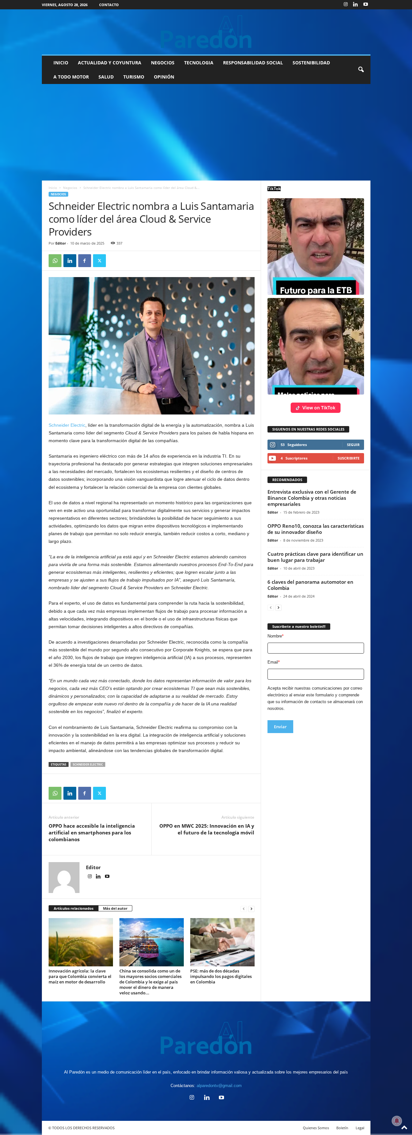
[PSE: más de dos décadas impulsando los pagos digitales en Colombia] (222, 942)
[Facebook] (84, 260)
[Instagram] (346, 4)
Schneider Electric (67, 425)
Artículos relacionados (73, 908)
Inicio (60, 63)
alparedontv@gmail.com (219, 1085)
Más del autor (115, 908)
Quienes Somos (316, 1127)
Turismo (133, 77)
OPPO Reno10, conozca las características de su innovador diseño (315, 529)
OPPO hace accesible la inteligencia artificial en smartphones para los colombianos (92, 832)
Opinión (164, 77)
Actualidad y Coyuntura (109, 63)
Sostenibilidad (311, 63)
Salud (106, 77)
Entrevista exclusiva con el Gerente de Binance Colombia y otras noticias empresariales (311, 497)
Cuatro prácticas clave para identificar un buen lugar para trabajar (315, 557)
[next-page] (251, 908)
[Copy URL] (114, 260)
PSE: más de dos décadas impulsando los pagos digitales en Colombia (221, 976)
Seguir (353, 444)
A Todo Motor (71, 77)
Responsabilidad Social (253, 63)
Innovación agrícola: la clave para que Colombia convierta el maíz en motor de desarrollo (80, 976)
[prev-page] (243, 908)
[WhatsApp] (55, 260)
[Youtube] (366, 4)
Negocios (162, 63)
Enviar (280, 727)
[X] (99, 260)
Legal (360, 1127)
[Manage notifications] (397, 1121)
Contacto (109, 4)
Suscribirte (349, 458)
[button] (361, 70)
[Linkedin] (356, 4)
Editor (60, 243)
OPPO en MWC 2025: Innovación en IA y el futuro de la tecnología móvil (206, 829)
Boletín (342, 1127)
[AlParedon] (206, 31)
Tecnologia (198, 63)
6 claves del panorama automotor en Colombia (310, 585)
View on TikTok (318, 407)
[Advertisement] (206, 132)
